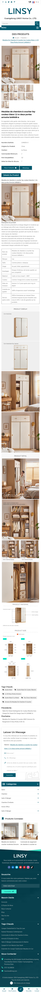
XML (2, 919)
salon (3, 790)
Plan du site (5, 916)
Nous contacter (9, 168)
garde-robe (8, 690)
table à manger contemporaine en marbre (14, 942)
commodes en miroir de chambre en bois (14, 935)
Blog (2, 912)
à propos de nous (7, 905)
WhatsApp (26, 168)
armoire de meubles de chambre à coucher (18, 702)
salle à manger (6, 798)
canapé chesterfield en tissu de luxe (13, 928)
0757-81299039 (9, 968)
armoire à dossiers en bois (9, 938)
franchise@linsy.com (10, 971)
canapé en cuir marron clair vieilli (12, 945)
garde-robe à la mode (12, 698)
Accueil (16, 38)
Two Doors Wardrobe (30, 698)
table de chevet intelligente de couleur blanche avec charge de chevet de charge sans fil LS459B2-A (19, 712)
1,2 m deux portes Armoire (13, 694)
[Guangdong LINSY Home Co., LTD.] (20, 10)
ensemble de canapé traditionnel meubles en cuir (17, 949)
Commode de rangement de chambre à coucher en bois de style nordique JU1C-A (28, 843)
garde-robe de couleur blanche (26, 690)
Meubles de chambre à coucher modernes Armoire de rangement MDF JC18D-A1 (10, 843)
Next (38, 833)
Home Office (5, 807)
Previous (1, 833)
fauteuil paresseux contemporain (11, 932)
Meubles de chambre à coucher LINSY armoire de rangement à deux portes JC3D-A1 (18, 720)
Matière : (20, 746)
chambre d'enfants (7, 802)
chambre (4, 794)
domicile (4, 902)
